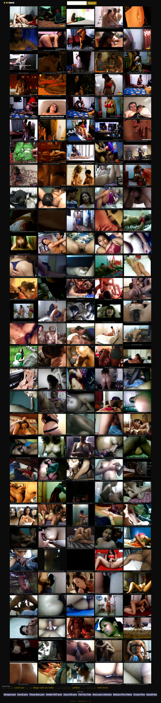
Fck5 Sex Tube (84, 695)
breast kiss (4, 688)
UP (90, 701)
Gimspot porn (10, 695)
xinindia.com (73, 701)
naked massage (91, 688)
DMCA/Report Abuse (82, 701)
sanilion (76, 688)
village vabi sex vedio (43, 688)
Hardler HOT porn (54, 695)
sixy (30, 688)
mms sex (10, 688)
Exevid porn (22, 695)
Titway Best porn (37, 695)
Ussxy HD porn (70, 695)
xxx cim (26, 688)
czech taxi (19, 688)
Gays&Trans (151, 695)
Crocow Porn (139, 695)
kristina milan (67, 688)
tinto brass (102, 688)
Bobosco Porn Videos (122, 695)
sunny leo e (83, 688)
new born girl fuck (58, 688)
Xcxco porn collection (102, 695)
